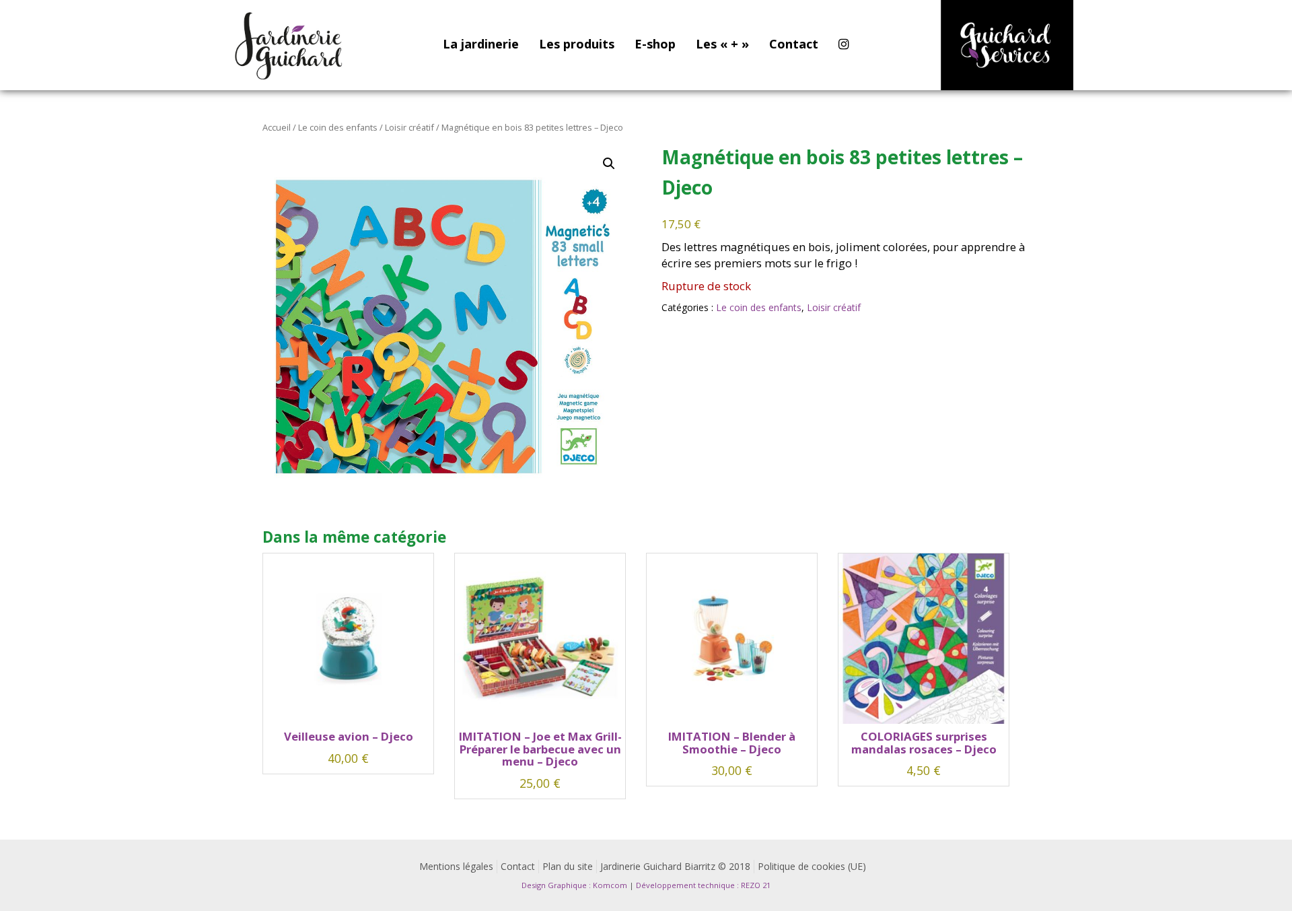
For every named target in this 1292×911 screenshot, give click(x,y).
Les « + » (722, 44)
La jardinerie (481, 44)
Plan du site (567, 866)
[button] (609, 163)
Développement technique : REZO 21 (703, 885)
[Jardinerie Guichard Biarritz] (290, 45)
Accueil (276, 127)
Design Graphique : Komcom (574, 885)
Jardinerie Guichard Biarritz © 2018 (675, 866)
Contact (793, 44)
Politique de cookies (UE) (812, 866)
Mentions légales (456, 866)
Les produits (576, 44)
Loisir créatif (409, 127)
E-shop (655, 44)
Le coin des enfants (338, 127)
